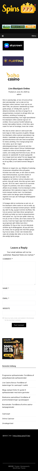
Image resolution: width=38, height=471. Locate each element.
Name (6, 288)
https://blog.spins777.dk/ (21, 436)
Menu (34, 36)
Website (6, 308)
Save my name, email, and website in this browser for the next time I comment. (19, 319)
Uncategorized (7, 423)
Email (6, 298)
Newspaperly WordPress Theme (21, 467)
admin (19, 94)
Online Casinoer (8, 419)
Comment (8, 259)
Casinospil (6, 414)
